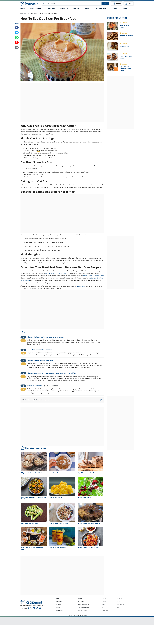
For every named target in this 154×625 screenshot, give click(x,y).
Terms (118, 607)
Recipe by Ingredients (83, 604)
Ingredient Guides (82, 610)
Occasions (64, 8)
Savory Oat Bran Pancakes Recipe (93, 275)
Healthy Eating (81, 286)
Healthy (80, 598)
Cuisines (76, 8)
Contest (118, 601)
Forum (118, 3)
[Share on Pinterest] (17, 42)
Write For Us (104, 601)
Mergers (103, 604)
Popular (114, 8)
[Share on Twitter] (17, 32)
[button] (17, 47)
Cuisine (58, 607)
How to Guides (35, 8)
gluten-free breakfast (51, 386)
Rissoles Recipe (124, 46)
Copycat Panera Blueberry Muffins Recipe (125, 68)
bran (38, 150)
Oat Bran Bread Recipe (126, 35)
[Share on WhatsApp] (17, 37)
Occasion (58, 604)
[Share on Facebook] (17, 27)
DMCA (103, 607)
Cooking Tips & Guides (31, 13)
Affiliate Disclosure (121, 604)
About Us (104, 598)
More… (125, 8)
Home (22, 13)
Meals (57, 598)
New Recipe (81, 601)
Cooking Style (59, 610)
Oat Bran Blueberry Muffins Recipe (56, 273)
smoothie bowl (95, 166)
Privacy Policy (105, 610)
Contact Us (119, 598)
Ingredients (51, 8)
